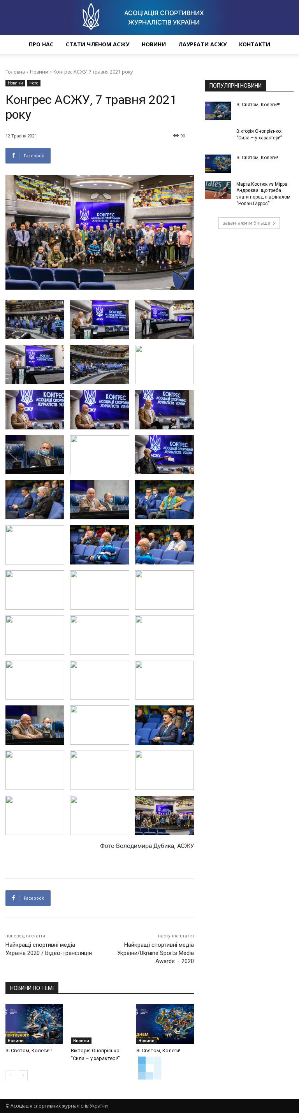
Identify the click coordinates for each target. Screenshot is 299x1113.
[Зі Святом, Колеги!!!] (34, 1024)
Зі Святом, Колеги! (158, 1050)
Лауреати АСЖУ (202, 44)
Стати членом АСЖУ (97, 44)
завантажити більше (246, 223)
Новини (154, 44)
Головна (15, 72)
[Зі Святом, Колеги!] (165, 1024)
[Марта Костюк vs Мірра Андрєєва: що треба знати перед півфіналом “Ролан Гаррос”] (218, 190)
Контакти (254, 44)
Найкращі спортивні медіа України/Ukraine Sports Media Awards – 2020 (155, 953)
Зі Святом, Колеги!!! (28, 1050)
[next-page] (23, 1075)
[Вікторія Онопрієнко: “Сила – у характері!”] (99, 1024)
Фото (34, 83)
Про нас (41, 44)
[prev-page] (10, 1075)
